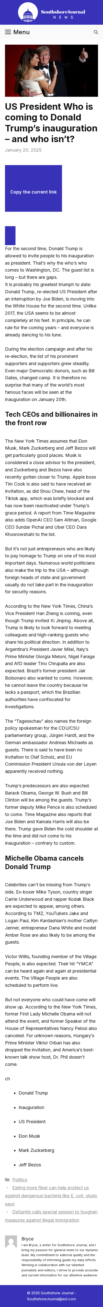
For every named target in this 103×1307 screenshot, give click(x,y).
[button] (96, 32)
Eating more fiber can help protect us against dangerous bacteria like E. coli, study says (51, 1195)
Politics (19, 1179)
